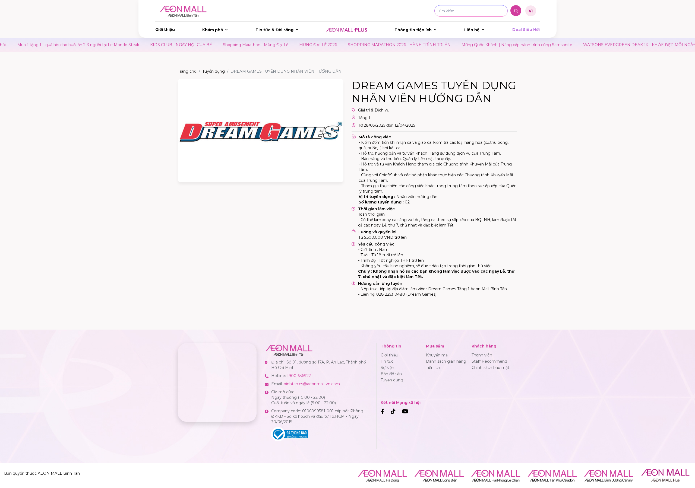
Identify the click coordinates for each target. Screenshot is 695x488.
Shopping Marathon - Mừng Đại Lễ (234, 44)
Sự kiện (387, 367)
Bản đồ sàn (391, 373)
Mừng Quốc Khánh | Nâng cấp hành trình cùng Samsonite (495, 44)
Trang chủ (187, 71)
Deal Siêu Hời (526, 29)
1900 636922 (299, 375)
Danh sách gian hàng (446, 361)
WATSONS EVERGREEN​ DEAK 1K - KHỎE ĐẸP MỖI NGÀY (618, 44)
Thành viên (482, 355)
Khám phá (212, 29)
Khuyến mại (437, 355)
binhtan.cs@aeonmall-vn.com (312, 383)
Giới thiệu (165, 29)
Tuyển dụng (213, 71)
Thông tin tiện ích (413, 29)
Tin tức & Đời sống (274, 29)
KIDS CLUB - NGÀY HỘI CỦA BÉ (160, 44)
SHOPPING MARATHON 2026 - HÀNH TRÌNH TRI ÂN (378, 44)
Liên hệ (471, 29)
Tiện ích (433, 367)
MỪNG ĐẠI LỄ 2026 (297, 44)
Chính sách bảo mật (490, 367)
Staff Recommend (489, 361)
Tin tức (387, 361)
